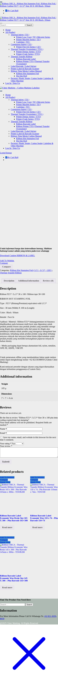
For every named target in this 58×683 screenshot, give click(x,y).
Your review (6, 446)
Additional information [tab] (28, 281)
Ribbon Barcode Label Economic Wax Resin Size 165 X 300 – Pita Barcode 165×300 (14, 518)
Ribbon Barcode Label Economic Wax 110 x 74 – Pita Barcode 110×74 (44, 518)
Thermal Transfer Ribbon (11, 273)
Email (3, 433)
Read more (7, 527)
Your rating (5, 443)
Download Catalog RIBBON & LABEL (17, 255)
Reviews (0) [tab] (48, 281)
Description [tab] (9, 281)
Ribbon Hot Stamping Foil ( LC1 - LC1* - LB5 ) (31, 270)
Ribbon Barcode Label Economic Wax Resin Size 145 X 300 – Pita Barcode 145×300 (14, 578)
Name (3, 429)
